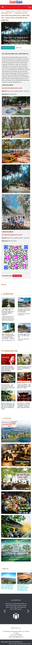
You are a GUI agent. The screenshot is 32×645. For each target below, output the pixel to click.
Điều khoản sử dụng (26, 643)
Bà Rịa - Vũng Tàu (22, 11)
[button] (4, 609)
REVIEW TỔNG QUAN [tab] (7, 47)
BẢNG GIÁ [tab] (18, 47)
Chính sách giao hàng (14, 643)
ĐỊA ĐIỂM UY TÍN (7, 13)
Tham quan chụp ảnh (21, 13)
